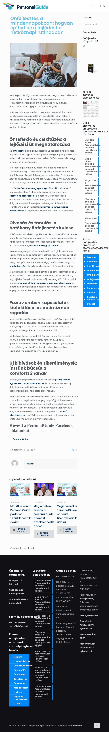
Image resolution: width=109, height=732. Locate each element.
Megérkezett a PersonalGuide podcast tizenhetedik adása (91, 224)
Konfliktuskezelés (96, 266)
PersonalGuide (20, 439)
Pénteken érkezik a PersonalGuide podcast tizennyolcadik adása (91, 206)
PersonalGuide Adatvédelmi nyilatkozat (88, 647)
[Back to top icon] (97, 725)
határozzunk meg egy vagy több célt (37, 188)
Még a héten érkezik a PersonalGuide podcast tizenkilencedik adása (91, 167)
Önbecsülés (93, 270)
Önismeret (92, 283)
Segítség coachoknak (94, 298)
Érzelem (91, 257)
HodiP (30, 463)
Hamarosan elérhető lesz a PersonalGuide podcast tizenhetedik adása (43, 674)
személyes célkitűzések (22, 195)
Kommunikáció (95, 261)
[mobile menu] (90, 6)
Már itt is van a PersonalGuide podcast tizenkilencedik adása (20, 514)
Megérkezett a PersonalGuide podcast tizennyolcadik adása (67, 514)
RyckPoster (77, 725)
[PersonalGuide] (25, 6)
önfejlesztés (19, 150)
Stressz (91, 303)
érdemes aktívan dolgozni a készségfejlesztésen (44, 283)
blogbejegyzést (17, 266)
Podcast (91, 292)
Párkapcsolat (94, 288)
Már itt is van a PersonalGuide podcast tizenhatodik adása (43, 691)
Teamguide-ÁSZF (89, 615)
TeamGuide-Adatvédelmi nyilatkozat (87, 625)
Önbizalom (93, 274)
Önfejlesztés (94, 279)
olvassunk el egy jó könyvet (44, 245)
